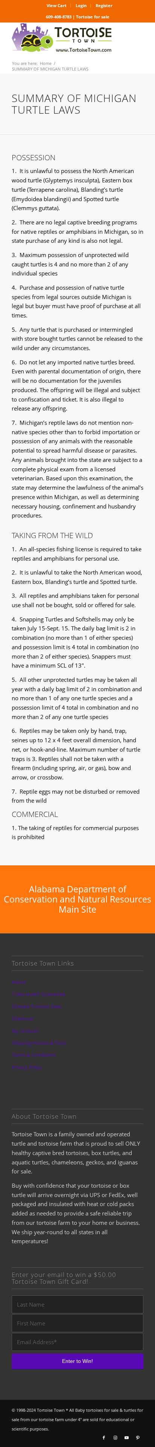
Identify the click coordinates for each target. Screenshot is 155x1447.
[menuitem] (57, 6)
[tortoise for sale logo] (64, 38)
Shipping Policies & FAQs (39, 1042)
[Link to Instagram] (115, 1437)
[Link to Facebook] (103, 1437)
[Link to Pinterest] (137, 1437)
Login (81, 5)
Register (104, 5)
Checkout (22, 1018)
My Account (25, 1030)
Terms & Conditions (34, 1054)
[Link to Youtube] (126, 1437)
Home (19, 982)
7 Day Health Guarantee (38, 994)
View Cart (57, 5)
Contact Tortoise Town (37, 1006)
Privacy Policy (27, 1067)
